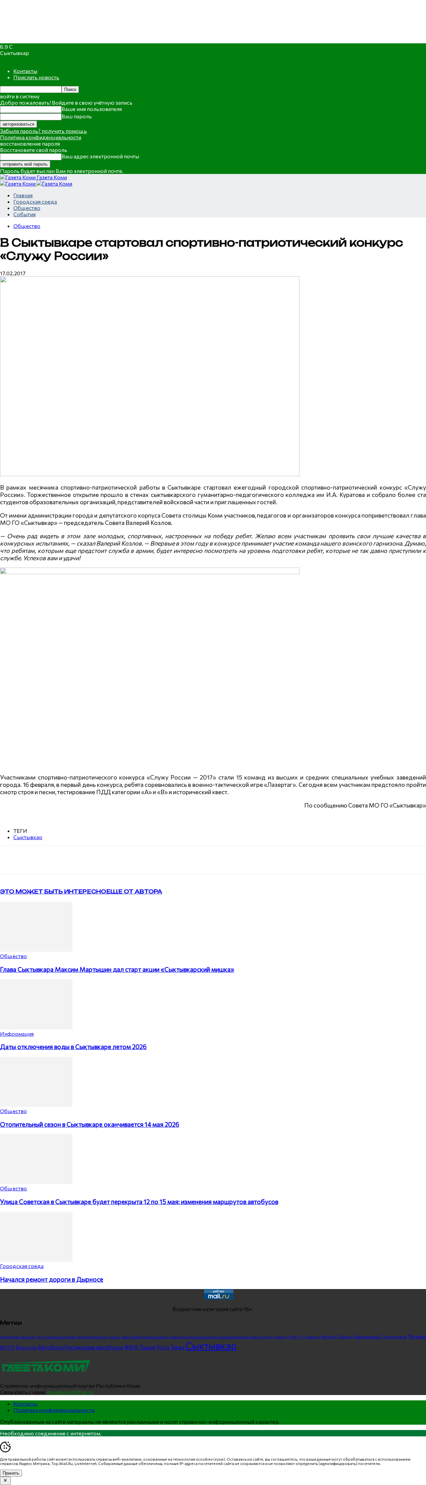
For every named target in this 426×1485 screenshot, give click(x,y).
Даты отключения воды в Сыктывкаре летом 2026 (73, 1046)
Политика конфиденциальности (40, 137)
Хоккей (84, 1337)
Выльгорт (29, 1337)
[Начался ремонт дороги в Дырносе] (36, 1259)
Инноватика (367, 1336)
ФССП (7, 1347)
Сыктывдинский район (239, 1336)
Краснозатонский (200, 1336)
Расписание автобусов (94, 1347)
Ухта (162, 1347)
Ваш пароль (77, 116)
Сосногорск (394, 1336)
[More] (138, 860)
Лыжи (147, 1347)
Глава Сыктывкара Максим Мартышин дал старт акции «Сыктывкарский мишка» (117, 969)
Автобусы (51, 1347)
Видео (314, 1336)
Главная (23, 195)
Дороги (345, 1336)
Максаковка (156, 1336)
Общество (26, 208)
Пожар (279, 1336)
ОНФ (292, 1336)
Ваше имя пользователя (92, 109)
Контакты (25, 71)
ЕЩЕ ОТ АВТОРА (134, 891)
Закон (114, 1337)
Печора (417, 1336)
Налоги (328, 1336)
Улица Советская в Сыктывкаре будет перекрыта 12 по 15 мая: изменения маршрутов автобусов (139, 1201)
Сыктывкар (27, 837)
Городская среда (35, 201)
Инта (267, 1336)
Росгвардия (10, 1337)
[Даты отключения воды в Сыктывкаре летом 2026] (36, 1027)
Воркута (26, 1347)
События (24, 214)
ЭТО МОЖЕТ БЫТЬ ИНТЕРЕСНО (53, 891)
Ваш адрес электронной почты (100, 156)
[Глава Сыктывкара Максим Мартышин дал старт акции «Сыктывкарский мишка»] (36, 949)
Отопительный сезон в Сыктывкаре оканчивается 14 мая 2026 (89, 1124)
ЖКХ (131, 1347)
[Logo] (18, 183)
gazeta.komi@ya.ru (70, 1392)
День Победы (132, 1337)
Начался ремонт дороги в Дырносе (51, 1279)
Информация (17, 1033)
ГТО (302, 1336)
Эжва (177, 1347)
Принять (11, 1473)
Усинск (175, 1336)
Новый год (99, 1337)
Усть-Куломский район (57, 1337)
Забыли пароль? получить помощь (43, 131)
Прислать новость (36, 77)
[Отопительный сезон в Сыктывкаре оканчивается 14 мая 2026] (36, 1104)
